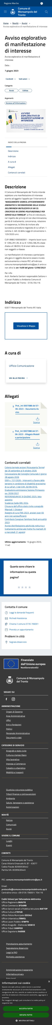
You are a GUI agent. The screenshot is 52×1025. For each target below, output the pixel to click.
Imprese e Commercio (16, 763)
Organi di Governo (14, 711)
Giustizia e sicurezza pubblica (19, 789)
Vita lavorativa (12, 759)
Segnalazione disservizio (17, 948)
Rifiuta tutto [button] (26, 1015)
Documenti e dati (14, 737)
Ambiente (10, 798)
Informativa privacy (15, 974)
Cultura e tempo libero (16, 755)
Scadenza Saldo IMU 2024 (16, 503)
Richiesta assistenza (15, 956)
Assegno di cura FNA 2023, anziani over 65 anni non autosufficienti (24, 514)
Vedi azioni (23, 78)
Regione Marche (11, 3)
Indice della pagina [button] (17, 142)
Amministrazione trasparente (19, 969)
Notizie (9, 820)
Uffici (8, 720)
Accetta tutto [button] (26, 1008)
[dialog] (26, 1002)
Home (6, 23)
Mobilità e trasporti (14, 772)
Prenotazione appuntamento (19, 943)
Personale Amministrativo (18, 733)
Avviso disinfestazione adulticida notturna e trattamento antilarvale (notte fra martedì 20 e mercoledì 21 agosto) (25, 529)
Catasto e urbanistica (15, 768)
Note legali (11, 978)
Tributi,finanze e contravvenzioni (21, 794)
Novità (15, 23)
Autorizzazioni (12, 807)
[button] (26, 1020)
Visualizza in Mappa (26, 326)
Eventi (9, 845)
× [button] (49, 982)
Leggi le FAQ (11, 952)
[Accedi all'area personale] (41, 3)
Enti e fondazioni (13, 724)
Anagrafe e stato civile (16, 750)
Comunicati (11, 824)
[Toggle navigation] (5, 11)
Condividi (9, 78)
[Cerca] (46, 11)
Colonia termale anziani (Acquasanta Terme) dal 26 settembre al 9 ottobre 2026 (25, 469)
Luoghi (9, 841)
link (11, 1003)
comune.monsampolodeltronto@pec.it (24, 879)
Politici (9, 729)
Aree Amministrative (15, 716)
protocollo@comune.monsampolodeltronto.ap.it (24, 889)
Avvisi (24, 23)
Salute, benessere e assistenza (20, 802)
